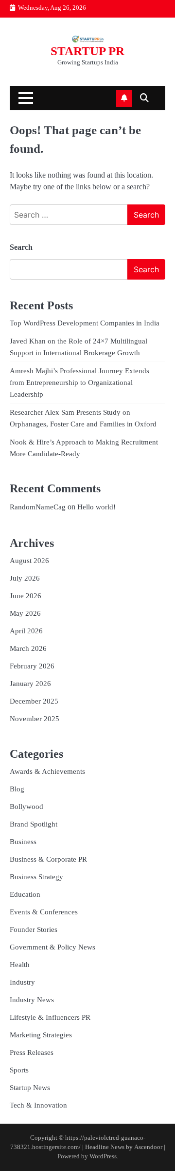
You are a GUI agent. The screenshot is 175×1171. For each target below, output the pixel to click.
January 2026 (30, 683)
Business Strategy (36, 877)
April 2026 (26, 631)
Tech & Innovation (38, 1105)
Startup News (30, 1087)
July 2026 (25, 578)
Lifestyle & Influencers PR (50, 1017)
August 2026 (29, 561)
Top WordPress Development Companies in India (84, 323)
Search (21, 247)
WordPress (103, 1156)
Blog (17, 789)
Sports (19, 1070)
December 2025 (34, 701)
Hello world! (96, 507)
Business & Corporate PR (48, 859)
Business (23, 842)
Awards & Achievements (47, 771)
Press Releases (31, 1052)
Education (25, 894)
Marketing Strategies (41, 1035)
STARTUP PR (87, 51)
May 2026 (25, 613)
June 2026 (25, 596)
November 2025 (34, 719)
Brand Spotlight (33, 824)
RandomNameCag (38, 507)
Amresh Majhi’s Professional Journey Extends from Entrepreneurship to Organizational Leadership (79, 382)
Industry (22, 982)
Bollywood (26, 806)
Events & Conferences (44, 912)
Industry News (32, 1000)
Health (20, 965)
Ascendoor (148, 1147)
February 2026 (32, 666)
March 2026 (28, 648)
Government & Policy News (52, 947)
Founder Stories (33, 929)
